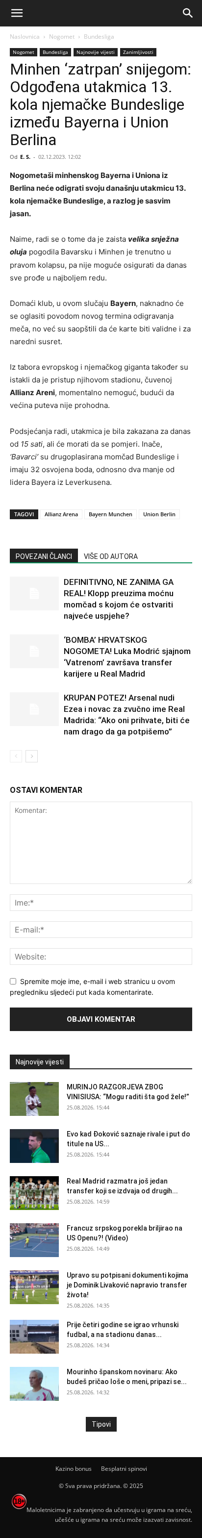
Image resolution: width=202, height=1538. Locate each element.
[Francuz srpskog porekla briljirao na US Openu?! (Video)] (34, 1240)
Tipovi (101, 1424)
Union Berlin (159, 514)
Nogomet (62, 36)
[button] (16, 13)
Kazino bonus (73, 1468)
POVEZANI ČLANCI (44, 556)
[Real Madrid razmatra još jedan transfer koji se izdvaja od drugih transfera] (34, 1193)
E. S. (25, 156)
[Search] (188, 13)
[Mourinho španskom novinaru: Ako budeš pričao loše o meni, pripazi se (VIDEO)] (34, 1384)
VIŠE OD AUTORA (111, 556)
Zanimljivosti (138, 52)
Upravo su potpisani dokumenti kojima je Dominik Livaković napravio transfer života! (127, 1285)
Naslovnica (25, 36)
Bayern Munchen (110, 514)
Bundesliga (99, 36)
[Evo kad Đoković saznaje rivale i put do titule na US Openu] (34, 1146)
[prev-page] (16, 756)
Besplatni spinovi (124, 1468)
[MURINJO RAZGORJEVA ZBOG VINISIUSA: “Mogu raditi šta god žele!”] (34, 1099)
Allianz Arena (61, 514)
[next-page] (31, 756)
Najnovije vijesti (95, 52)
